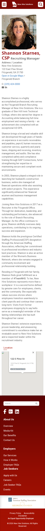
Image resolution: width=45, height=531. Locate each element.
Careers (7, 480)
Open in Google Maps (13, 75)
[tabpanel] (22, 374)
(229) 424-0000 (12, 84)
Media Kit (8, 430)
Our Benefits (9, 435)
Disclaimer (22, 516)
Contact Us (9, 440)
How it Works (10, 460)
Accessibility (29, 513)
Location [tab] (7, 347)
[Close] (33, 352)
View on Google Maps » (17, 369)
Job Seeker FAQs (12, 484)
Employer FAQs (11, 464)
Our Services (9, 455)
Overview (8, 426)
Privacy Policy (15, 513)
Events (6, 489)
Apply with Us (10, 475)
